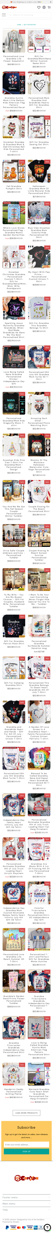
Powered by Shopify (11, 1222)
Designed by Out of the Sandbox (30, 1219)
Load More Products (26, 1113)
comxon (13, 1219)
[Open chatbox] (47, 1227)
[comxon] (9, 7)
